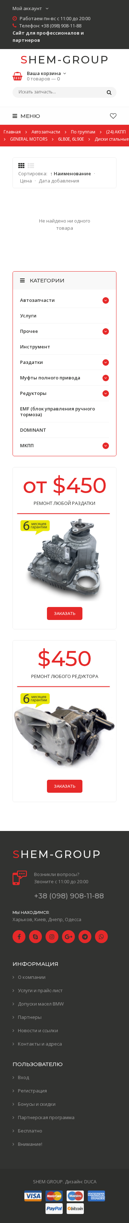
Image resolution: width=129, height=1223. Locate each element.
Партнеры (30, 1017)
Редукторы (33, 393)
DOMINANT (33, 430)
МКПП (27, 445)
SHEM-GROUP (64, 59)
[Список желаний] (113, 115)
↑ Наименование (70, 173)
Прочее (29, 331)
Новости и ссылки (38, 1030)
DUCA (90, 1181)
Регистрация (32, 1090)
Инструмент (35, 346)
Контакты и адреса (40, 1044)
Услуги (28, 315)
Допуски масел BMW (41, 1003)
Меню (29, 116)
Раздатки (31, 362)
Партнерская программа (46, 1117)
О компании (32, 977)
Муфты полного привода (50, 377)
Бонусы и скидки (37, 1104)
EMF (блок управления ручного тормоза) (57, 411)
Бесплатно (30, 1130)
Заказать (64, 613)
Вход (23, 1077)
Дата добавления (59, 180)
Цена (26, 180)
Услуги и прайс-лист (40, 990)
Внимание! (30, 1144)
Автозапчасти (37, 300)
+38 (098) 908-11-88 (61, 25)
